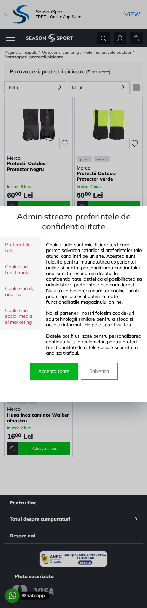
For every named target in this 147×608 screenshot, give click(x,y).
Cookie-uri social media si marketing (18, 316)
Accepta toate (53, 371)
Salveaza (99, 371)
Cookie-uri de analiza (20, 291)
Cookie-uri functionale (17, 269)
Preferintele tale (18, 248)
